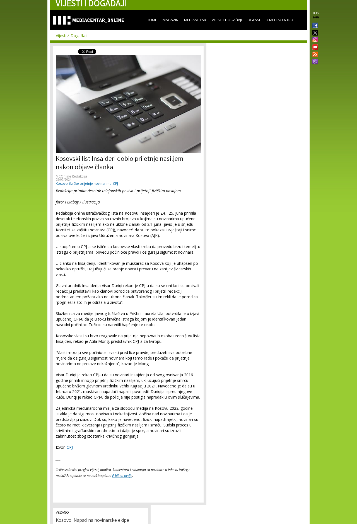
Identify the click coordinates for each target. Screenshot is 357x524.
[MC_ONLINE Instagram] (314, 40)
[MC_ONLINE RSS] (314, 55)
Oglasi (253, 19)
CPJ (115, 183)
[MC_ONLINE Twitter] (314, 33)
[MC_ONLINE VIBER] (314, 62)
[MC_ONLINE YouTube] (314, 47)
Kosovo (62, 183)
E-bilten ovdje (122, 475)
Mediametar (195, 19)
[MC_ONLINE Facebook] (314, 26)
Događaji (79, 35)
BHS (316, 13)
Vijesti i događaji (227, 19)
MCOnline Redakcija (71, 176)
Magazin (170, 19)
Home (152, 19)
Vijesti (61, 35)
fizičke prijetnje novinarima (90, 183)
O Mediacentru (279, 19)
